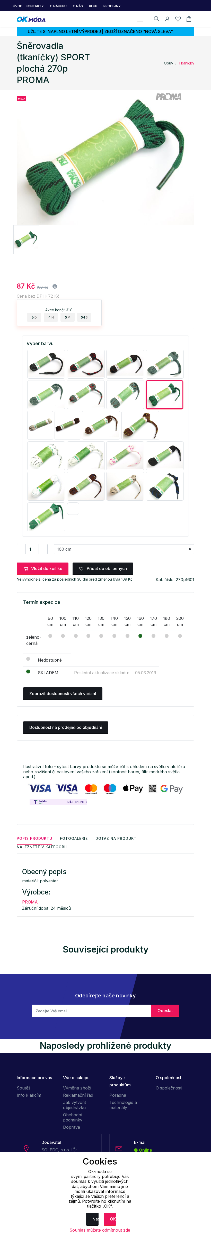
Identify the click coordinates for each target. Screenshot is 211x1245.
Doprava (71, 1127)
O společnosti (169, 1088)
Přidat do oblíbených (106, 568)
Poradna (117, 1095)
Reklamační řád (78, 1095)
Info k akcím (29, 1095)
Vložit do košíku (46, 568)
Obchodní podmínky (72, 1117)
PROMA (30, 902)
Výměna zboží (77, 1088)
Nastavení (95, 1219)
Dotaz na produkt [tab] (116, 838)
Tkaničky (186, 63)
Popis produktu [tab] (34, 838)
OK (113, 1219)
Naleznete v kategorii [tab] (42, 847)
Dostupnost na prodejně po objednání (65, 727)
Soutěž (24, 1088)
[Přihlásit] (167, 19)
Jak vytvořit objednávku (74, 1105)
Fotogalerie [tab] (74, 838)
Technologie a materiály (123, 1105)
